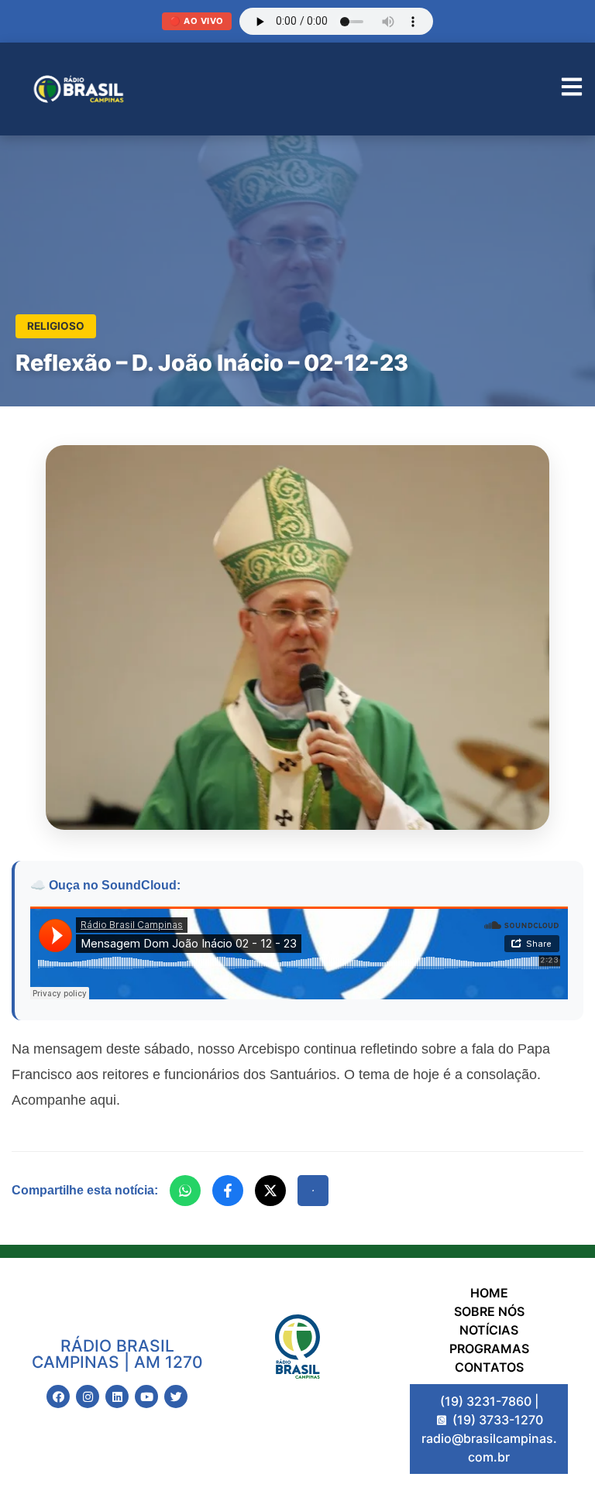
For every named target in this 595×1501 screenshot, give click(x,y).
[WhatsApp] (185, 1190)
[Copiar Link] (313, 1190)
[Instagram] (87, 1396)
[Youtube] (146, 1396)
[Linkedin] (117, 1396)
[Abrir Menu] (571, 89)
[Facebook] (227, 1190)
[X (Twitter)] (270, 1190)
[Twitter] (175, 1396)
